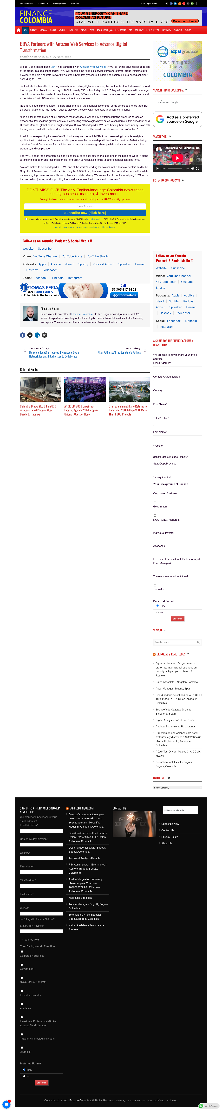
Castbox (32, 270)
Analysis (178, 30)
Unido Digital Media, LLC (151, 3)
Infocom (43, 30)
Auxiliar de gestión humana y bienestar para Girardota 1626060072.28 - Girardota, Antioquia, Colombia (85, 885)
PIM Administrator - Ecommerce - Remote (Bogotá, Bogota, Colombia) (88, 868)
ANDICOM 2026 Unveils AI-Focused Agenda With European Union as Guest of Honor (81, 410)
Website (28, 248)
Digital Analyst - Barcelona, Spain (175, 720)
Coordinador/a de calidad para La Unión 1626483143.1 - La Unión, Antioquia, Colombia (179, 699)
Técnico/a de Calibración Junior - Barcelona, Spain (175, 711)
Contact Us (43, 3)
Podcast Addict (103, 264)
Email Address (162, 363)
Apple (42, 264)
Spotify (83, 264)
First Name (160, 404)
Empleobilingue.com (82, 808)
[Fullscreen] (197, 168)
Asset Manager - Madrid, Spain (173, 688)
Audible (56, 264)
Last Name (160, 432)
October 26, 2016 (41, 56)
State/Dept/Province (165, 463)
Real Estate (120, 30)
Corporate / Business (165, 493)
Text (161, 612)
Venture (62, 30)
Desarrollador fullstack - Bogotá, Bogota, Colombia (174, 764)
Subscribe (45, 248)
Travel (84, 30)
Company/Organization (167, 376)
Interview (166, 30)
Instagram (75, 278)
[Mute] (192, 168)
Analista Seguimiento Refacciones (176, 726)
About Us (75, 3)
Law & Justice (152, 30)
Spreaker (124, 264)
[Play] (157, 168)
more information (94, 219)
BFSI (25, 30)
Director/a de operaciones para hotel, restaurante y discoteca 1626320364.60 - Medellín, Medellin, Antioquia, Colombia (178, 739)
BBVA (54, 67)
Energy (33, 30)
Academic (159, 546)
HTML (162, 605)
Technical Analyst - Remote (84, 858)
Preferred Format (163, 601)
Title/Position (161, 418)
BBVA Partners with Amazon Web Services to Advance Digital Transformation (73, 47)
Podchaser (49, 270)
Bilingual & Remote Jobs (171, 654)
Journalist (158, 589)
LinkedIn (58, 278)
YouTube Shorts (98, 256)
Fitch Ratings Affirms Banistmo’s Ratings (119, 352)
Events (188, 30)
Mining (53, 30)
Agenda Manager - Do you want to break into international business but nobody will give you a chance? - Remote (176, 669)
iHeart (69, 264)
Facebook (40, 278)
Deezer (140, 264)
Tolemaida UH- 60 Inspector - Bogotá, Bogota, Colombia (86, 917)
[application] (177, 158)
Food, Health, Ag (104, 30)
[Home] (18, 30)
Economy (139, 30)
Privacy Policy (59, 3)
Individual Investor (163, 533)
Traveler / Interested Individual (170, 576)
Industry (73, 30)
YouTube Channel (45, 256)
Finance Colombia (82, 314)
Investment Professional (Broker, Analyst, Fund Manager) (176, 561)
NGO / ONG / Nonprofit (166, 519)
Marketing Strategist (80, 898)
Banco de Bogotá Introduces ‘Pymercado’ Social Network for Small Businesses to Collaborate (54, 354)
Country (158, 390)
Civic (92, 30)
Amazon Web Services (93, 67)
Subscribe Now (26, 3)
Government (160, 506)
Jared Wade (64, 56)
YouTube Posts (72, 256)
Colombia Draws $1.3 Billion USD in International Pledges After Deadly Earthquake (38, 410)
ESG (130, 30)
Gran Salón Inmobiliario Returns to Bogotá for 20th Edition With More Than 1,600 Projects (128, 410)
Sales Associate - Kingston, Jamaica (177, 682)
